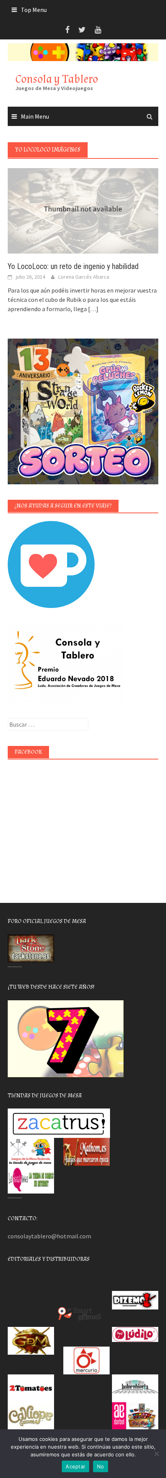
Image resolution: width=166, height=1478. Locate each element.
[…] (92, 309)
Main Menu (35, 116)
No (100, 1466)
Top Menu (34, 10)
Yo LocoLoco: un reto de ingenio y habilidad (73, 266)
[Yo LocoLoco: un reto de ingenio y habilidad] (83, 210)
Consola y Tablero (56, 79)
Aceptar (75, 1466)
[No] (156, 1454)
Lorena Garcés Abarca (83, 276)
